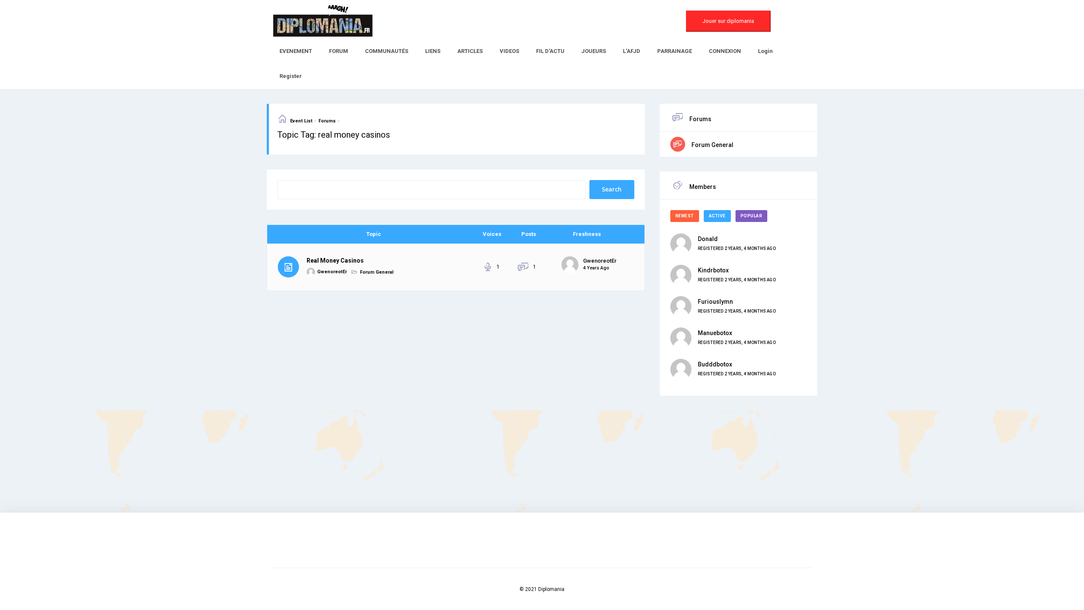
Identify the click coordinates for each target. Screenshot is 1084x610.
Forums (327, 121)
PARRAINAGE (674, 51)
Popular (752, 216)
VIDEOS (509, 51)
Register (290, 76)
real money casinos (335, 260)
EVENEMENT (295, 51)
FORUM (338, 51)
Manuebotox (715, 333)
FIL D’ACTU (550, 51)
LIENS (432, 51)
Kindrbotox (713, 270)
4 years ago (596, 268)
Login (765, 51)
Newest (684, 216)
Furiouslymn (715, 301)
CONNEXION (725, 51)
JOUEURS (593, 51)
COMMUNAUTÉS (386, 51)
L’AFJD (631, 51)
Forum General (376, 272)
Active (717, 216)
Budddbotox (715, 364)
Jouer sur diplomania (728, 21)
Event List (301, 121)
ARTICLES (470, 51)
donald (708, 239)
